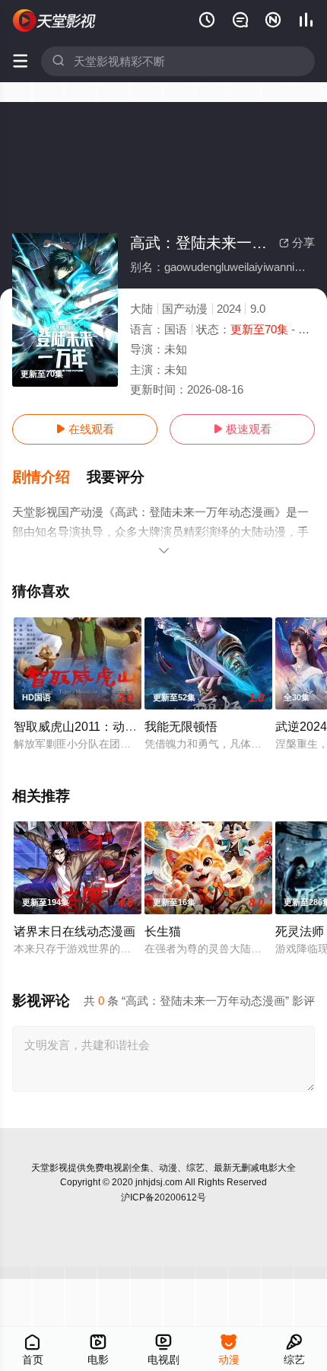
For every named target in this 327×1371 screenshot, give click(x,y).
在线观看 (85, 428)
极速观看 (242, 428)
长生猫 (162, 931)
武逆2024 (301, 726)
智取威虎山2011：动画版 (81, 726)
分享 (297, 242)
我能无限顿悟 (180, 726)
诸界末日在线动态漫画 (74, 931)
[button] (49, 477)
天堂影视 (49, 1167)
